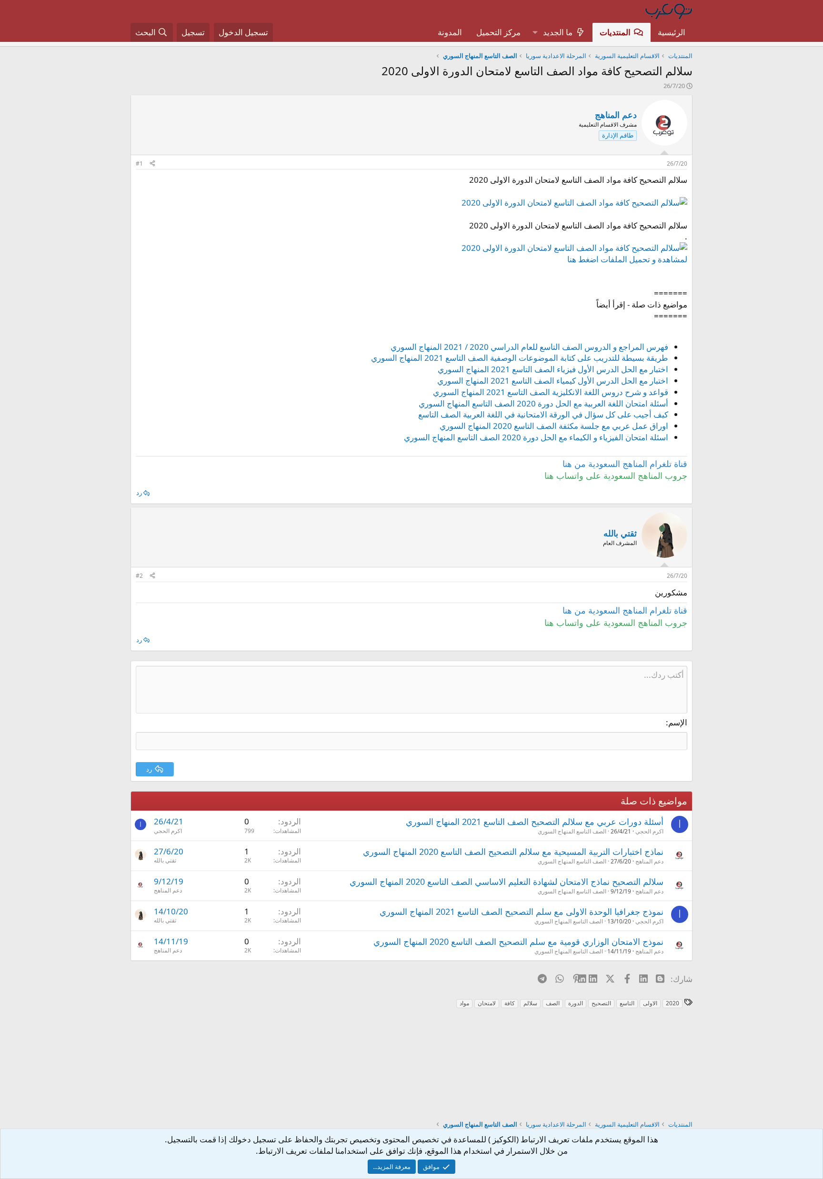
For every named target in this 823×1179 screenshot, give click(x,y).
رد (139, 492)
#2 (139, 576)
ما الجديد (557, 32)
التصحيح (601, 1003)
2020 (672, 1003)
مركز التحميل (498, 32)
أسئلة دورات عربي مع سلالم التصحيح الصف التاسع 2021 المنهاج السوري (534, 821)
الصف (553, 1003)
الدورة (575, 1003)
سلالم (530, 1003)
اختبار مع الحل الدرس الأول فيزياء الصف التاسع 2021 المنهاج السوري (553, 369)
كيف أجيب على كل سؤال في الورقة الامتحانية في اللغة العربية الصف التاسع (543, 414)
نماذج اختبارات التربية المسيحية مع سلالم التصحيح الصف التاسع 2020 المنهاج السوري (513, 851)
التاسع (627, 1003)
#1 (139, 163)
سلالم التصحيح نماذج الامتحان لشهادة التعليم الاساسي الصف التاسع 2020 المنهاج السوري (506, 881)
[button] (535, 32)
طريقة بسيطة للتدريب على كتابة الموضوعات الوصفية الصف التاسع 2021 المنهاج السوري (519, 357)
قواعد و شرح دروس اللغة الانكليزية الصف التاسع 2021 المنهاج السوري (550, 391)
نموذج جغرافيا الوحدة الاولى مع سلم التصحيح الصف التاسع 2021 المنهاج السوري (521, 911)
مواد (464, 1003)
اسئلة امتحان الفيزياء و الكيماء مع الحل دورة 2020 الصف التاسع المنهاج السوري (536, 437)
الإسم (677, 722)
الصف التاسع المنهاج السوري (572, 831)
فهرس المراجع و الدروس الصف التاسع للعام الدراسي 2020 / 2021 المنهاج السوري (529, 346)
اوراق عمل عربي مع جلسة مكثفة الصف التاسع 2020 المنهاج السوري (554, 425)
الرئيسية (671, 32)
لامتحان (487, 1003)
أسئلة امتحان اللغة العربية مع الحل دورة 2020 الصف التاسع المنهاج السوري (543, 403)
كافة (509, 1003)
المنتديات (615, 32)
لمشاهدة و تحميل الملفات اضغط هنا (627, 259)
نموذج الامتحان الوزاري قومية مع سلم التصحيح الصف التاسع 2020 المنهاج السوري (518, 941)
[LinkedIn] (593, 979)
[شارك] (152, 164)
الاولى (650, 1003)
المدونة (450, 32)
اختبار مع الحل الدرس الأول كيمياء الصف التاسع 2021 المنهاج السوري (552, 380)
